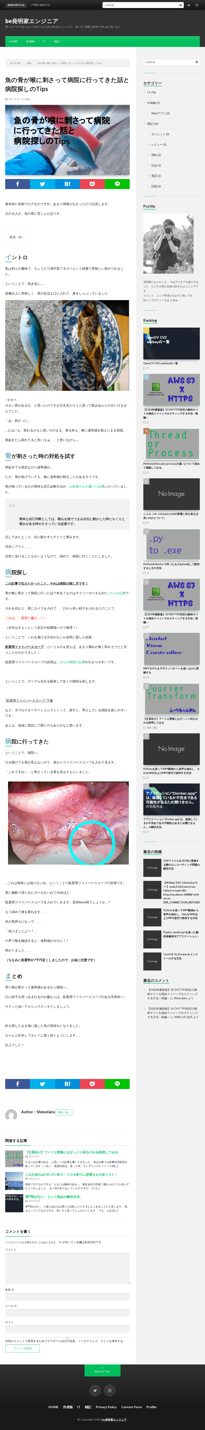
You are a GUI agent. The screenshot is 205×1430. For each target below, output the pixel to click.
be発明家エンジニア (32, 21)
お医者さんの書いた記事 (87, 486)
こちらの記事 (116, 593)
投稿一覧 (63, 1112)
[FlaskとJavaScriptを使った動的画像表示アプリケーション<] (152, 939)
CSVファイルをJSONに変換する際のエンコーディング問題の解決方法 (181, 864)
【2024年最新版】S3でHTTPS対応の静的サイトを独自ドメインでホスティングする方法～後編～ (170, 413)
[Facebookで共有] (17, 184)
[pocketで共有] (92, 184)
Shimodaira (180, 998)
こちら (174, 300)
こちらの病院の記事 (70, 662)
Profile (151, 1407)
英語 (154, 175)
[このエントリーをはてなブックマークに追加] (67, 184)
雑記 (57, 41)
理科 (154, 155)
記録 (154, 186)
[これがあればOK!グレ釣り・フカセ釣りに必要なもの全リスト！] (14, 1181)
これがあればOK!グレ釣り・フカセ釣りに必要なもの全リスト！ (71, 1174)
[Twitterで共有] (42, 184)
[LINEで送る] (117, 184)
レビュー (157, 144)
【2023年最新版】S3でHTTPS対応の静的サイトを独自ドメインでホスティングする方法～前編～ (170, 618)
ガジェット (158, 134)
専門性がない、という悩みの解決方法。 (54, 1196)
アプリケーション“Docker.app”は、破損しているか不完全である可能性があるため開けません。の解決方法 (170, 823)
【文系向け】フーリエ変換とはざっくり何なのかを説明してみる (71, 1152)
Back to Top (102, 1371)
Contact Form (131, 1407)
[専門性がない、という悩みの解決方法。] (14, 1203)
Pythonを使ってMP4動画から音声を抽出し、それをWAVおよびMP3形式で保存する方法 (181, 914)
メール (11, 1306)
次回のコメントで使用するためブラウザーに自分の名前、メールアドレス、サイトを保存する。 (65, 1341)
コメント (10, 1249)
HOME (13, 41)
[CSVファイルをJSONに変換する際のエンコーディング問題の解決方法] (152, 868)
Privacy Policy (106, 1407)
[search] (181, 5)
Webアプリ (158, 113)
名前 (9, 1289)
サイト (9, 1322)
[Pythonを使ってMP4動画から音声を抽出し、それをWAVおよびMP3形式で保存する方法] (152, 917)
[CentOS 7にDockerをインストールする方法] (152, 961)
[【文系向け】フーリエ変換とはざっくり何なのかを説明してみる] (14, 1159)
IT (44, 41)
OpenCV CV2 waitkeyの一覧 (160, 363)
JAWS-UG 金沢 (183, 1017)
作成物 (30, 41)
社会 (154, 165)
